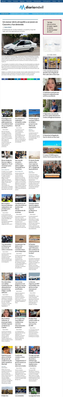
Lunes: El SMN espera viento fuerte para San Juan (52, 156)
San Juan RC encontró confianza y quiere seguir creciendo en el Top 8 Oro (20, 164)
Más (59, 1)
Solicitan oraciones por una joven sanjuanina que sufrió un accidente (51, 94)
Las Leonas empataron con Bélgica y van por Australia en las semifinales (20, 285)
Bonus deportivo (5, 169)
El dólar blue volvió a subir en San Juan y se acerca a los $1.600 (34, 322)
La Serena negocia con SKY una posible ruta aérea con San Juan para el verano (34, 286)
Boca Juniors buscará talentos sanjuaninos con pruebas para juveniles (7, 207)
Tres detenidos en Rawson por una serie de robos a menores (7, 246)
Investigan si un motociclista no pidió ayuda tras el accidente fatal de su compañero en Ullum (7, 123)
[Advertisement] (21, 90)
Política (9, 1)
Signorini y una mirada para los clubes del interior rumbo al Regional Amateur (52, 115)
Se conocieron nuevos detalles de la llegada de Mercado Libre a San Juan (51, 72)
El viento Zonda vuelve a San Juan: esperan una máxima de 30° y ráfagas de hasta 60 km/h (34, 164)
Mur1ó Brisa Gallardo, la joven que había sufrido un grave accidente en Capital (7, 323)
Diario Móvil (7, 27)
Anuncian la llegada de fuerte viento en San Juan (51, 136)
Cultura (54, 1)
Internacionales (37, 1)
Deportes (22, 1)
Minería (30, 129)
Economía (15, 1)
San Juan (4, 1)
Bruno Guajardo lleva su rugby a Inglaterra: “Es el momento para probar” (7, 163)
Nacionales (29, 1)
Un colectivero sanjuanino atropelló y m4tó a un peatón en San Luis (20, 122)
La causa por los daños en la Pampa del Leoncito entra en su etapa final (20, 247)
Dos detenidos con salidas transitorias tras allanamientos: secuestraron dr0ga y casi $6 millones (7, 287)
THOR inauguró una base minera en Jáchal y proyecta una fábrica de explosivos (34, 123)
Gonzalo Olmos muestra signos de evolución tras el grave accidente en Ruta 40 (37, 13)
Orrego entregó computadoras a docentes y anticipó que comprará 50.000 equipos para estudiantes (34, 360)
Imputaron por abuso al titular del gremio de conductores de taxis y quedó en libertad (7, 359)
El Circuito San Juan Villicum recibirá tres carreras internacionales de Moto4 (20, 323)
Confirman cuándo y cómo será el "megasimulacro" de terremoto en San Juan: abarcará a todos (20, 360)
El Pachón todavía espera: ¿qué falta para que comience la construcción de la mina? (34, 248)
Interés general (46, 1)
